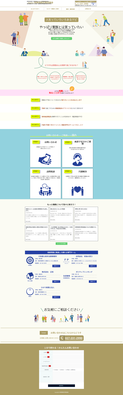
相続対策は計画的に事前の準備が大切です (37, 227)
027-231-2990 (73, 338)
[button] (35, 100)
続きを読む (28, 221)
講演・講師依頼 (70, 9)
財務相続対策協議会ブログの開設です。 (86, 227)
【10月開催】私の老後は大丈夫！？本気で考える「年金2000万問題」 (61, 227)
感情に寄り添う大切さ (81, 209)
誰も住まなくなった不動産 (57, 209)
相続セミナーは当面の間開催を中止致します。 (37, 209)
